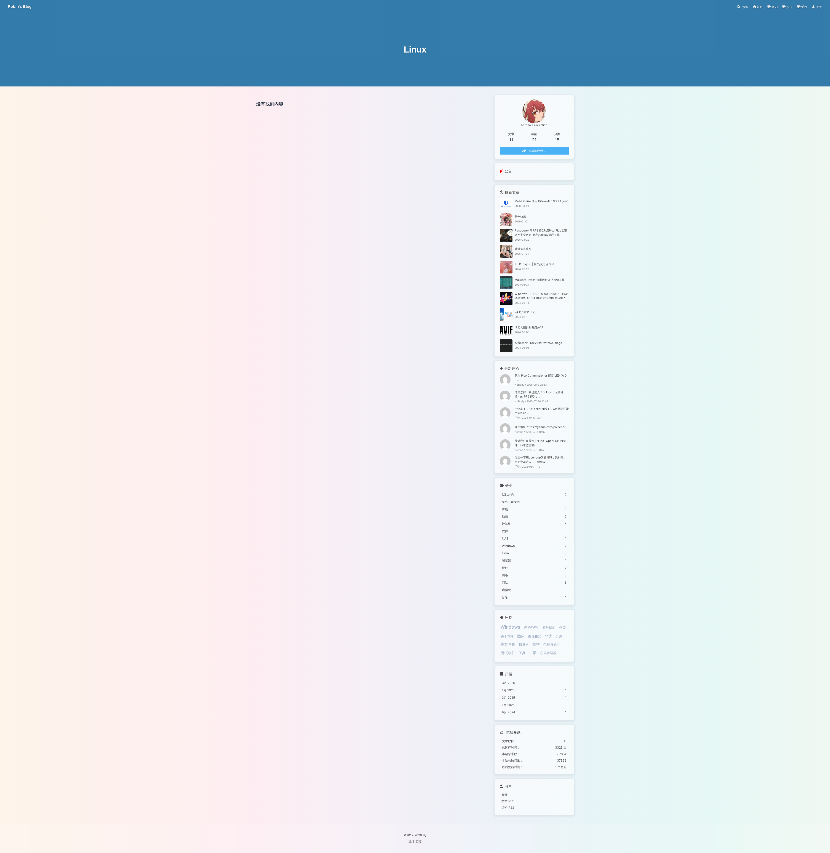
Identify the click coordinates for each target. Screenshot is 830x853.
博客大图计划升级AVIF (529, 327)
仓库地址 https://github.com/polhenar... (541, 427)
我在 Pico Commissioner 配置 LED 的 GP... (541, 378)
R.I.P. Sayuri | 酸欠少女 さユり (534, 264)
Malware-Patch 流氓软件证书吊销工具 (540, 279)
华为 (548, 636)
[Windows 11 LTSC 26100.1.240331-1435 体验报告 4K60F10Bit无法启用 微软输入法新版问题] (506, 298)
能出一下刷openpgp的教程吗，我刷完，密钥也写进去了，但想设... (540, 459)
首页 (760, 7)
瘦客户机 (508, 644)
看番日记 (548, 627)
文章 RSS (507, 801)
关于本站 (507, 636)
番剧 (562, 627)
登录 (504, 795)
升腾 (559, 636)
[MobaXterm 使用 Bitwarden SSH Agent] (506, 204)
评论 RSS (507, 807)
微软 (536, 644)
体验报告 (531, 627)
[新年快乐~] (506, 219)
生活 (532, 653)
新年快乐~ (521, 216)
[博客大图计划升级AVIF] (506, 330)
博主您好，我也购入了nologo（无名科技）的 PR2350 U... (539, 394)
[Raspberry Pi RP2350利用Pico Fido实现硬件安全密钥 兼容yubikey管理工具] (506, 235)
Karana (519, 431)
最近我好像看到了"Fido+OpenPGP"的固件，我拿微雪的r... (540, 443)
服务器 (524, 644)
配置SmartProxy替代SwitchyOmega (538, 343)
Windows (510, 627)
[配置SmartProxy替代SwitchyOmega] (506, 345)
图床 (521, 636)
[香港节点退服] (506, 251)
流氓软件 (508, 653)
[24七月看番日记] (506, 314)
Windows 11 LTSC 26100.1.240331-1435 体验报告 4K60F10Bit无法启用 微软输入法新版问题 (542, 296)
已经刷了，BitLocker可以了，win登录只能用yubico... (542, 411)
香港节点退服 (523, 249)
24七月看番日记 (525, 312)
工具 (522, 653)
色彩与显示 (551, 644)
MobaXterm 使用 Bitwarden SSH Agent (541, 201)
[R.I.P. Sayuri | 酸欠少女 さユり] (506, 267)
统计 (412, 841)
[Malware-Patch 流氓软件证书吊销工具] (506, 282)
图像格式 (534, 636)
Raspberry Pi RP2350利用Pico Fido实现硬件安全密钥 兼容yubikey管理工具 (541, 232)
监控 (418, 841)
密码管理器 (548, 653)
